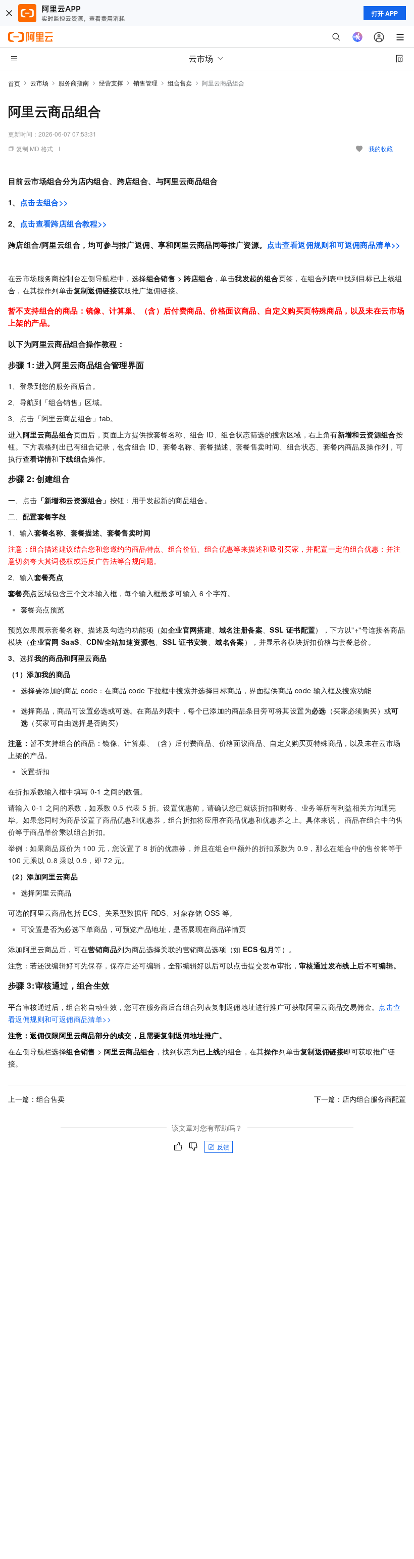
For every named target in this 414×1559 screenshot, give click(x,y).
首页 (14, 83)
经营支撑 (111, 82)
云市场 (39, 82)
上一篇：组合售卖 (36, 1099)
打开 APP (385, 13)
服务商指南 (74, 82)
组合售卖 (180, 82)
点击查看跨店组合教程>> (64, 223)
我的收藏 (381, 148)
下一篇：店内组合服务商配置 (360, 1099)
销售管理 (145, 82)
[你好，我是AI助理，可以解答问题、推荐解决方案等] (357, 37)
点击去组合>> (44, 202)
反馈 (223, 1146)
